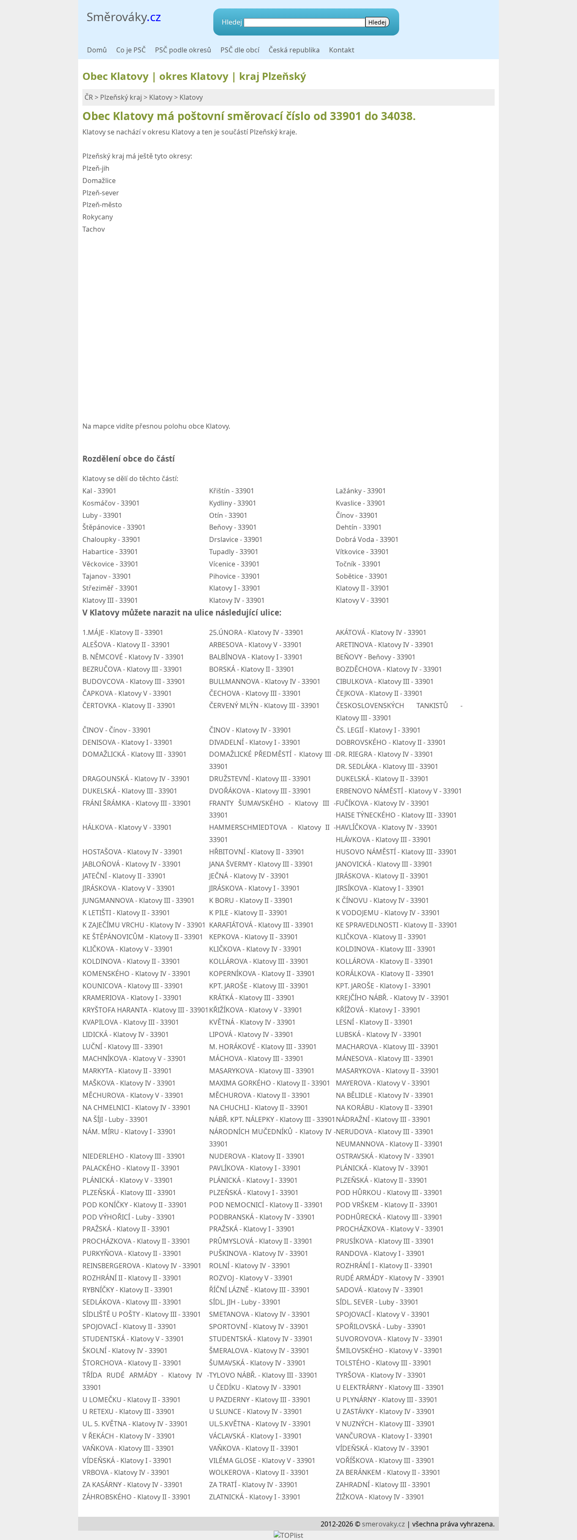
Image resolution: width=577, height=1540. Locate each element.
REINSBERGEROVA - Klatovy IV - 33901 (141, 1265)
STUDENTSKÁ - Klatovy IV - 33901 (261, 1338)
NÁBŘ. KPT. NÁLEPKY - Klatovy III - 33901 (272, 1119)
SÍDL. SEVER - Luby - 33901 (377, 1302)
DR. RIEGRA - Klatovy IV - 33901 (384, 754)
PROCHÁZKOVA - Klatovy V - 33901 (390, 1229)
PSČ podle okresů (183, 50)
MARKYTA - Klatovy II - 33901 (127, 1070)
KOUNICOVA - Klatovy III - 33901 (132, 985)
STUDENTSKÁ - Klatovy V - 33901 (133, 1338)
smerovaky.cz (383, 1524)
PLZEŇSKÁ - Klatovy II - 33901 (381, 1180)
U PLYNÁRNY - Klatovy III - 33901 (387, 1399)
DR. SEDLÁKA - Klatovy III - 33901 (387, 766)
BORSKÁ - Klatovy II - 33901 (251, 669)
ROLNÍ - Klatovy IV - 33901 (250, 1265)
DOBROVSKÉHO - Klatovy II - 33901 (391, 742)
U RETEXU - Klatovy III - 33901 (128, 1411)
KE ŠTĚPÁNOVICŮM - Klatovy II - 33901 (142, 936)
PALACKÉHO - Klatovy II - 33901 (131, 1168)
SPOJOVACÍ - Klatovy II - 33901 (129, 1326)
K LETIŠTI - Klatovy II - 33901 (126, 912)
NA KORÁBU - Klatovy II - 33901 (384, 1107)
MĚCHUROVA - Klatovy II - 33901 (259, 1095)
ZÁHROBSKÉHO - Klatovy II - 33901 (136, 1497)
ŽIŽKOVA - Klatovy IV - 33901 (380, 1497)
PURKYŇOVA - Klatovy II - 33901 (132, 1253)
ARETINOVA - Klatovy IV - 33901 (385, 644)
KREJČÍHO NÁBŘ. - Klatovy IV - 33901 (392, 997)
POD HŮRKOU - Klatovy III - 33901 (389, 1192)
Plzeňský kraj (121, 97)
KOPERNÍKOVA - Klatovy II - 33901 (262, 973)
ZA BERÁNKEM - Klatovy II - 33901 (388, 1472)
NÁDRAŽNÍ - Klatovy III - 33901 (383, 1119)
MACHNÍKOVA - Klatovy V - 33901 (134, 1058)
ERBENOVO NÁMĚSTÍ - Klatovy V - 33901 (399, 791)
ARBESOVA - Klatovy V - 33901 (255, 644)
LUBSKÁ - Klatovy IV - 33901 (379, 1034)
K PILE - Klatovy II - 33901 (248, 912)
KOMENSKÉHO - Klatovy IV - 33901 (136, 973)
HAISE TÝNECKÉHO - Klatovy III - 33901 (396, 815)
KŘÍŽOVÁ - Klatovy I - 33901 (378, 1010)
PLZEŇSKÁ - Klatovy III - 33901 (129, 1192)
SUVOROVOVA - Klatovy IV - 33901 (389, 1338)
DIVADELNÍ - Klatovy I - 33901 (255, 742)
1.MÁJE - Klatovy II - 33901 (122, 632)
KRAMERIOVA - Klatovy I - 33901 (132, 997)
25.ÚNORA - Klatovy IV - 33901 (256, 632)
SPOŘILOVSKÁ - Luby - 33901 (381, 1326)
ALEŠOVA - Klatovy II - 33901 (126, 644)
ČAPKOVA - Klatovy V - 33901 (127, 693)
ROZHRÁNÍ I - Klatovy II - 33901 (384, 1265)
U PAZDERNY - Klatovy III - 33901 (260, 1399)
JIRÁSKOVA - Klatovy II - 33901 (382, 876)
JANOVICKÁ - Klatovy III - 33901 (384, 864)
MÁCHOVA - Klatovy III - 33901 (256, 1058)
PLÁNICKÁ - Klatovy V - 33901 (127, 1180)
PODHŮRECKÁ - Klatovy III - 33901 (389, 1217)
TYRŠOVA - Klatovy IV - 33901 (381, 1375)
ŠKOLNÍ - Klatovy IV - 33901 (125, 1350)
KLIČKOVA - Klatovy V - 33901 (127, 949)
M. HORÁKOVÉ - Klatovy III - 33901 (263, 1046)
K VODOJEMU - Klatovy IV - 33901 (388, 912)
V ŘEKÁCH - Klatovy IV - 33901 (128, 1436)
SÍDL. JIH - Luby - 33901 (245, 1302)
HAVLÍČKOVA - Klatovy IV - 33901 (387, 827)
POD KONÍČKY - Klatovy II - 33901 (134, 1204)
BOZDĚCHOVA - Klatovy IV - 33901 (389, 669)
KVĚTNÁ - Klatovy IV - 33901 (252, 1022)
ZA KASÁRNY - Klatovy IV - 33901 (132, 1484)
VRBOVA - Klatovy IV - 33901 (126, 1472)
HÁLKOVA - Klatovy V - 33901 (127, 827)
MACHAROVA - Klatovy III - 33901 (387, 1046)
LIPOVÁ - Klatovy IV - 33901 (251, 1034)
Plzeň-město (102, 204)
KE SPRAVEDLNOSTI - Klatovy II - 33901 (396, 925)
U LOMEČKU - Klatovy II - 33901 (131, 1399)
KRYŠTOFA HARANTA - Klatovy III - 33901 (145, 1010)
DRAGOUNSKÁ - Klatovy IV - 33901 (136, 778)
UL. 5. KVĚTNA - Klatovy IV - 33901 (135, 1423)
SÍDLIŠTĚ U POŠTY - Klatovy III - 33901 (141, 1314)
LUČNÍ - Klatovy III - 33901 (122, 1046)
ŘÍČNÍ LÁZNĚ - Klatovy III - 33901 (259, 1289)
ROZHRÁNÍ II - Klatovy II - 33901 (132, 1278)
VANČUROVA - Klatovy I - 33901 (384, 1436)
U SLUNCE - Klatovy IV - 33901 (255, 1411)
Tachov (93, 229)
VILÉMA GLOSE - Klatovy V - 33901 (262, 1460)
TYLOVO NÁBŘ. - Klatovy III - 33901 (263, 1375)
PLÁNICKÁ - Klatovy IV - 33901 (382, 1168)
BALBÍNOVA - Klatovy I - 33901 (256, 657)
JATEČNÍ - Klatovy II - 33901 (124, 876)
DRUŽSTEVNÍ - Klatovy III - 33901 (260, 778)
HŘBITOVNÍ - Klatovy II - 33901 (257, 851)
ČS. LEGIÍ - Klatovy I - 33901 (378, 730)
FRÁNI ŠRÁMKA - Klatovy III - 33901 (136, 803)
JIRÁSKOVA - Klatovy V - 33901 (128, 888)
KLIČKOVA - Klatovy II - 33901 (381, 936)
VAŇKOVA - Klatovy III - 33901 (128, 1448)
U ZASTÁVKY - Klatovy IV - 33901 (385, 1411)
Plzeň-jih (95, 168)
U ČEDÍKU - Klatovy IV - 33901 (255, 1387)
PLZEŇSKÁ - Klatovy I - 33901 (254, 1192)
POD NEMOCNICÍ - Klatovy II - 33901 (266, 1204)
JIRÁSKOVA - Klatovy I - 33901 (254, 888)
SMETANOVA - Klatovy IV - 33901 (259, 1314)
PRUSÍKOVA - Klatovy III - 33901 (385, 1241)
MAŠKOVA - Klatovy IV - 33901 (129, 1083)
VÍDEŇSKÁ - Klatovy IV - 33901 (383, 1448)
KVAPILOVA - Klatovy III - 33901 (130, 1022)
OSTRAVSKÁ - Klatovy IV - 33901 (385, 1156)
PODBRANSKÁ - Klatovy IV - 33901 (262, 1217)
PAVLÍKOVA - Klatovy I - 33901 (255, 1168)
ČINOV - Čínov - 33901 (116, 730)
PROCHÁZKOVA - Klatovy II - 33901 (136, 1241)
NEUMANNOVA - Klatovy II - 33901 (389, 1144)
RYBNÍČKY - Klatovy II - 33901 (127, 1289)
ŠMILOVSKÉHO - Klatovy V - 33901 (389, 1350)
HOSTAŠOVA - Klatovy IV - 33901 (132, 851)
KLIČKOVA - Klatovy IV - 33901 (255, 949)
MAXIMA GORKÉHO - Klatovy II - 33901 (269, 1083)
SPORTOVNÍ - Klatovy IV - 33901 (259, 1326)
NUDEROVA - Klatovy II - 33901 (257, 1156)
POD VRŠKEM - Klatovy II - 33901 (387, 1204)
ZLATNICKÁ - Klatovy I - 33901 (255, 1497)
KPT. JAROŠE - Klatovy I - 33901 (383, 985)
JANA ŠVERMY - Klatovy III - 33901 (261, 864)
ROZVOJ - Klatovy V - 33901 (251, 1278)
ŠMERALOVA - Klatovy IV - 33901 (259, 1350)
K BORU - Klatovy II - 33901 (251, 900)
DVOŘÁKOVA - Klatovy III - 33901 (260, 791)
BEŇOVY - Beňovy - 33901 (376, 657)
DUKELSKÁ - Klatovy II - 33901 (382, 778)
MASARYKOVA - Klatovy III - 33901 (262, 1070)
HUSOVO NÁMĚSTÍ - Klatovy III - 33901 (396, 851)
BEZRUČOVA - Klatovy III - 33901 (132, 669)
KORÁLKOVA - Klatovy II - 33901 (385, 973)
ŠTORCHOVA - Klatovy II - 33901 (132, 1363)
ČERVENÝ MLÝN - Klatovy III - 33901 (264, 705)
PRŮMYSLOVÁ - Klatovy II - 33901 (261, 1241)
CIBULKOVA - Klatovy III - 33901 (385, 681)
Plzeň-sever (100, 192)
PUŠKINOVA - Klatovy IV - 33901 (258, 1253)
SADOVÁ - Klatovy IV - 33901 (380, 1289)
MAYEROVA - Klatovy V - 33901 (383, 1083)
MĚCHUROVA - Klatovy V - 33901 (133, 1095)
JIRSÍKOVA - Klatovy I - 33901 (380, 888)
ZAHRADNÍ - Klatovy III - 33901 (383, 1484)
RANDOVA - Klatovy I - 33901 (380, 1253)
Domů (97, 50)
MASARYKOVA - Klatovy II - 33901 (387, 1070)
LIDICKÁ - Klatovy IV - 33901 (125, 1034)
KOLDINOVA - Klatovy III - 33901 (386, 949)
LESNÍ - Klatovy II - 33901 (374, 1022)
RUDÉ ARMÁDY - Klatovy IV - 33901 (390, 1278)
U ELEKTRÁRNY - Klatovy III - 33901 (390, 1387)
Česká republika (294, 50)
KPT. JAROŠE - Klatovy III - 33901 (259, 985)
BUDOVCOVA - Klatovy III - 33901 (133, 681)
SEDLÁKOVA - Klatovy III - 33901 (132, 1302)
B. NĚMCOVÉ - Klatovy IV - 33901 (133, 657)
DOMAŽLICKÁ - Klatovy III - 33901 (134, 754)
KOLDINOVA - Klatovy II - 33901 (131, 961)
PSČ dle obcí (239, 50)
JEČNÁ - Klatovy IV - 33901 (249, 876)
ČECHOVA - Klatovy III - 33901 (255, 693)
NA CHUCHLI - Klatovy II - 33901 (258, 1107)
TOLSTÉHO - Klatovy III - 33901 (384, 1363)
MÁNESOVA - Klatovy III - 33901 (385, 1058)
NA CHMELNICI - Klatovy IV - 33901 (136, 1107)
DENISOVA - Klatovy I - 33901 (127, 742)
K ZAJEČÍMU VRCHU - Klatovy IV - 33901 (144, 925)
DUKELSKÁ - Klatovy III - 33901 (129, 791)
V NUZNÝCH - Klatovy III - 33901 (385, 1423)
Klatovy (160, 97)
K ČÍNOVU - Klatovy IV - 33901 (382, 900)
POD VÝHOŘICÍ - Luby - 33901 (128, 1217)
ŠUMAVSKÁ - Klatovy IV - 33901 (257, 1363)
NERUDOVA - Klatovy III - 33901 (385, 1131)
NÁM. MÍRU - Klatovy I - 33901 (129, 1131)
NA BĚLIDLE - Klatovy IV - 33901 (385, 1095)
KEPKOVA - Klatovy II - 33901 (253, 936)
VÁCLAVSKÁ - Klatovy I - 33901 (255, 1436)
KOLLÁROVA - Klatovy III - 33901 (259, 961)
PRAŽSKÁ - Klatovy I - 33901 (252, 1229)
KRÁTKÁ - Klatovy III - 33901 (252, 997)
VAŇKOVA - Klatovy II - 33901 (254, 1448)
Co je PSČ (131, 50)
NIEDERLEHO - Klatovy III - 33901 (133, 1156)
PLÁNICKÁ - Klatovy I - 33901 (253, 1180)
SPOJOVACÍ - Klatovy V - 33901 (383, 1314)
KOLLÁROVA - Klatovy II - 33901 (384, 961)
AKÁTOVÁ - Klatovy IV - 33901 (381, 632)
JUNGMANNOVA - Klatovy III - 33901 (138, 900)
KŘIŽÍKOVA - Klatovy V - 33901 (255, 1010)
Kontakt (341, 50)
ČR (88, 97)
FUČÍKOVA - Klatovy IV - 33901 (383, 803)
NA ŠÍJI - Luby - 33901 (115, 1119)
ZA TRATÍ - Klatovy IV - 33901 (253, 1484)
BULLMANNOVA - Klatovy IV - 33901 (265, 681)
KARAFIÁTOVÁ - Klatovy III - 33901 (261, 925)
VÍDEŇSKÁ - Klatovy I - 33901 (127, 1460)
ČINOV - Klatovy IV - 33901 (250, 730)
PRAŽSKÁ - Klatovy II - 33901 (126, 1229)
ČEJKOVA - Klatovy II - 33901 (379, 693)
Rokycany (97, 217)
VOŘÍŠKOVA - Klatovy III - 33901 (385, 1460)
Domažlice (99, 180)
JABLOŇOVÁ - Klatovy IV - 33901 (131, 864)
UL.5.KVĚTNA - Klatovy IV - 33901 (260, 1423)
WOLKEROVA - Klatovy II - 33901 (259, 1472)
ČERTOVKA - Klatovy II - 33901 (129, 705)
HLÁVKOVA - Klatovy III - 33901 (383, 839)
